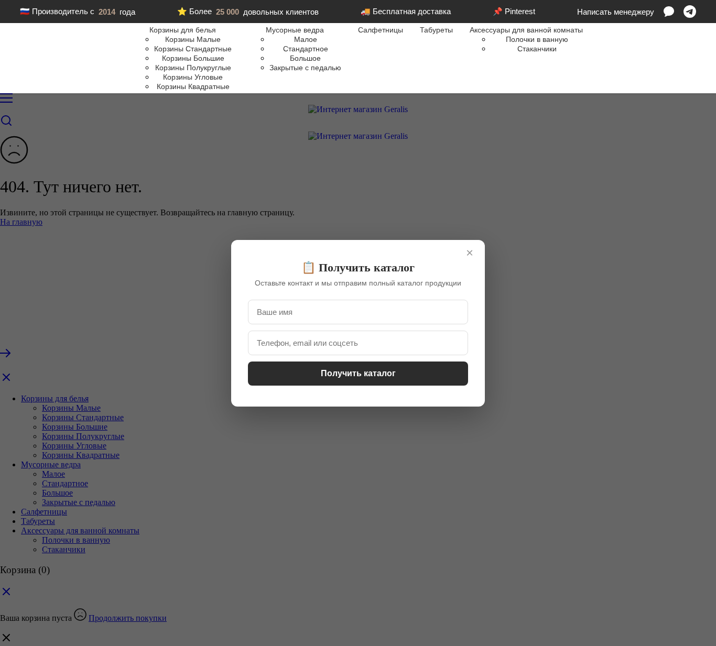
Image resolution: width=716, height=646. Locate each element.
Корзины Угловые (193, 77)
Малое (305, 39)
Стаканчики (537, 49)
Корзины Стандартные (193, 49)
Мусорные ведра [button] (295, 30)
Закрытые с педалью (305, 67)
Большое (305, 58)
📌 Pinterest (514, 11)
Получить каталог (358, 373)
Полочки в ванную (537, 39)
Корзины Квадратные (193, 86)
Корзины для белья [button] (182, 30)
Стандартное (305, 49)
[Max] (669, 11)
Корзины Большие (193, 58)
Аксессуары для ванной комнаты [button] (526, 30)
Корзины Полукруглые (193, 67)
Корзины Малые (193, 39)
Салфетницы (380, 30)
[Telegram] (690, 11)
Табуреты (436, 30)
